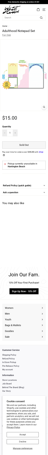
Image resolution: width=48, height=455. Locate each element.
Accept (22, 434)
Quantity (6, 126)
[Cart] (38, 10)
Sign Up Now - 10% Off (24, 291)
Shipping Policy (9, 355)
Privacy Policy (13, 427)
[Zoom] (44, 107)
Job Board (6, 383)
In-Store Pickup (9, 362)
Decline (22, 441)
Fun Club (6, 35)
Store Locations (9, 380)
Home (4, 26)
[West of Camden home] (11, 9)
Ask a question (10, 192)
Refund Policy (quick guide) (17, 185)
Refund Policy (8, 358)
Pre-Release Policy (10, 366)
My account (7, 369)
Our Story (6, 391)
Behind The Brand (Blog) (13, 387)
